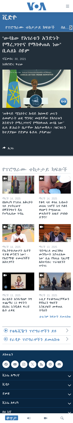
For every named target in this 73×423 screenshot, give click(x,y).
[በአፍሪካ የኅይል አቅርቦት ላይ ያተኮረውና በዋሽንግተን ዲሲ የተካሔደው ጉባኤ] (18, 185)
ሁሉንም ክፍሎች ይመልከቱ (55, 316)
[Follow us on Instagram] (23, 364)
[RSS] (41, 364)
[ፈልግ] (62, 418)
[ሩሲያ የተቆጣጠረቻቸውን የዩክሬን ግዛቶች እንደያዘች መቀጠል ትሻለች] (55, 281)
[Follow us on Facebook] (6, 364)
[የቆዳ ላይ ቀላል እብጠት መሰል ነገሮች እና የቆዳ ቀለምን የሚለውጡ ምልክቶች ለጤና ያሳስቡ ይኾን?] (55, 185)
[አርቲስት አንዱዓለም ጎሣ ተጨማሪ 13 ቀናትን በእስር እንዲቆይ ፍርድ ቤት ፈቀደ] (18, 281)
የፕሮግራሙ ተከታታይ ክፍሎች (30, 27)
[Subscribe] (59, 364)
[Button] (8, 149)
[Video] (45, 418)
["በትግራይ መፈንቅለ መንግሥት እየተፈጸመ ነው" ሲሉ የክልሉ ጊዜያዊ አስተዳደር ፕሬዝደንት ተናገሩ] (55, 233)
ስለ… (65, 27)
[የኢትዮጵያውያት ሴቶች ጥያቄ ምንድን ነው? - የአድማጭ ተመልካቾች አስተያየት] (18, 233)
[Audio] (29, 418)
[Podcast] (50, 364)
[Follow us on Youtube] (14, 364)
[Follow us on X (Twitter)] (32, 364)
